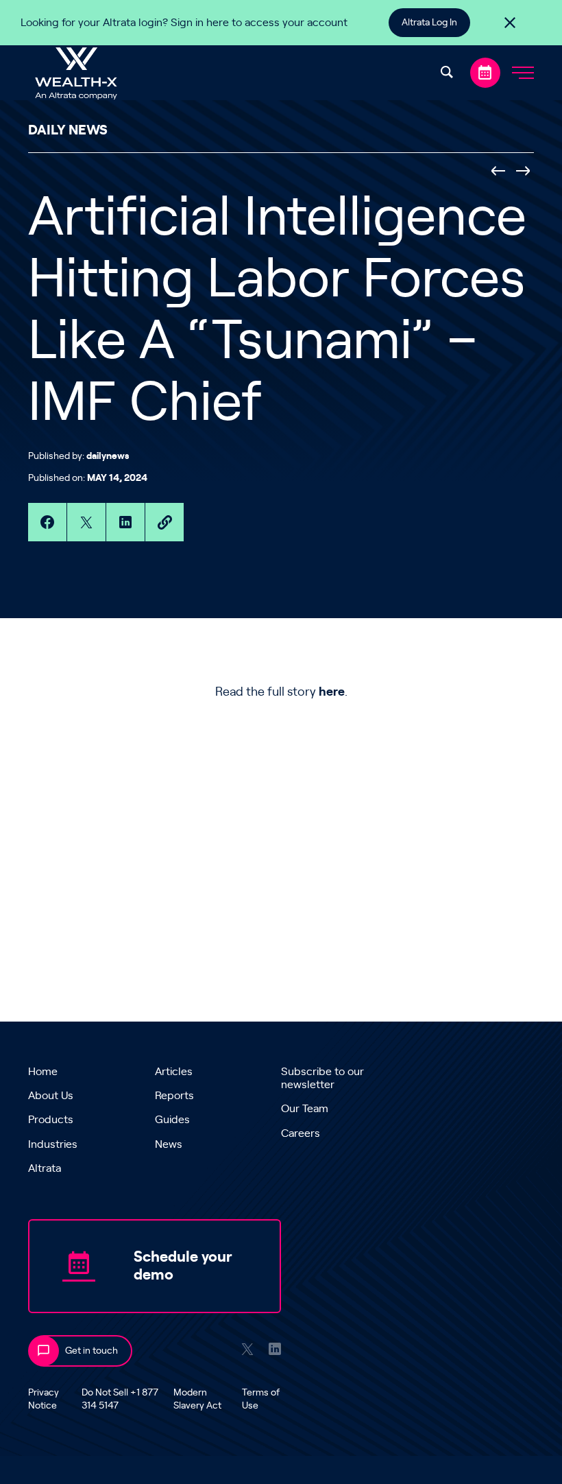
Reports (174, 1095)
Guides (172, 1119)
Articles (174, 1071)
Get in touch (91, 1351)
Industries (52, 1144)
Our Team (304, 1108)
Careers (300, 1133)
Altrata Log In (429, 22)
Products (50, 1119)
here (332, 692)
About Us (50, 1095)
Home (43, 1071)
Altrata (44, 1168)
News (168, 1144)
